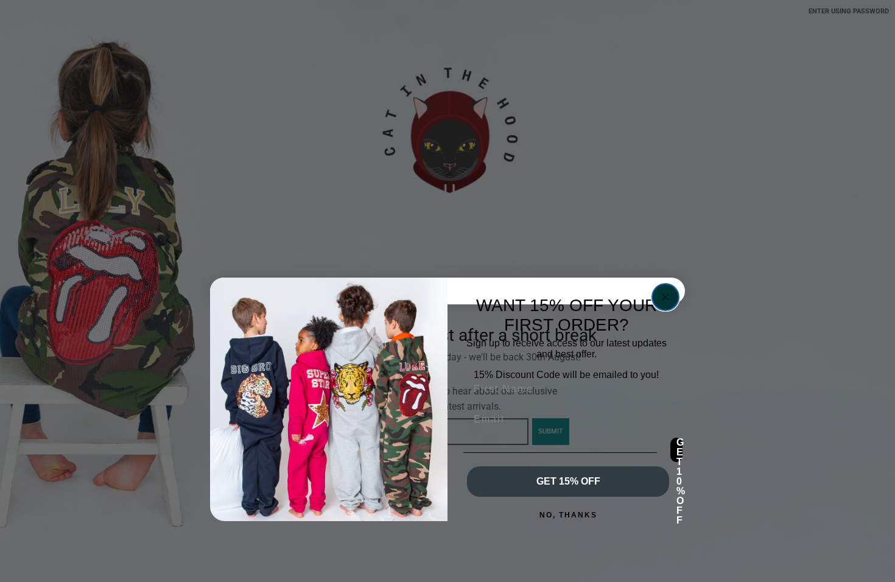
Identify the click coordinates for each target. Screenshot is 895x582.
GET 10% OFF (679, 450)
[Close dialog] (665, 297)
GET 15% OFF (568, 481)
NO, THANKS (568, 515)
